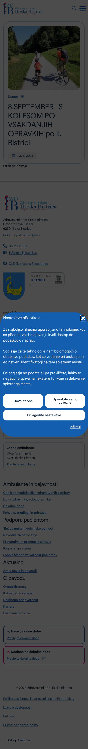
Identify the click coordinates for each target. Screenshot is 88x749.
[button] (83, 318)
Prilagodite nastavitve (44, 415)
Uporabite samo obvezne (65, 400)
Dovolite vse (23, 401)
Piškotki (75, 427)
